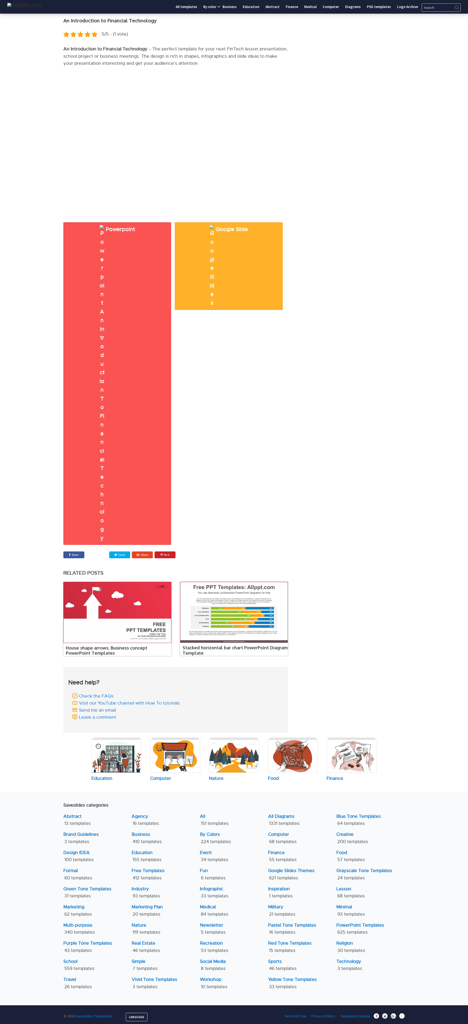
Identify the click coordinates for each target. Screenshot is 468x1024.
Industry (146, 892)
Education (147, 856)
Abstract (77, 820)
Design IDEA (78, 856)
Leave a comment (97, 717)
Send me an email (97, 710)
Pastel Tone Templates (292, 928)
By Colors (215, 838)
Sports (282, 965)
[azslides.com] (24, 5)
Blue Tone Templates (358, 820)
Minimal (350, 910)
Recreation (214, 946)
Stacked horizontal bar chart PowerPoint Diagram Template (235, 650)
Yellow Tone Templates (292, 983)
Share (75, 554)
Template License (355, 1016)
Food (350, 856)
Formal (77, 874)
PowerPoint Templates (360, 928)
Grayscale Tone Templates (364, 874)
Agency (145, 820)
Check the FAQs (96, 696)
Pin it (166, 554)
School (79, 965)
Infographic (214, 892)
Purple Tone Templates (87, 946)
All (214, 820)
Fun (213, 874)
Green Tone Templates (87, 892)
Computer (282, 838)
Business (147, 838)
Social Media (213, 965)
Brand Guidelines (81, 838)
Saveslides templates (94, 1016)
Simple (144, 965)
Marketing (77, 910)
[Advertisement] (359, 47)
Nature (146, 928)
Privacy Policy (323, 1016)
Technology (349, 965)
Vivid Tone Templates (154, 983)
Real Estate (146, 946)
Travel (77, 983)
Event (214, 856)
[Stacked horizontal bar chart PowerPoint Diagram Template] (234, 612)
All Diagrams (284, 820)
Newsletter (213, 928)
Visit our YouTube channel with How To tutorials (129, 703)
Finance (282, 856)
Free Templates (148, 874)
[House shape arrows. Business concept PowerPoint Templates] (117, 612)
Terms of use (295, 1016)
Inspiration (280, 892)
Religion (350, 946)
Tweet (121, 554)
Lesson (350, 892)
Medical (214, 910)
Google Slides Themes (291, 874)
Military (281, 910)
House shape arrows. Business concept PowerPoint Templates (106, 650)
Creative (352, 838)
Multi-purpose (79, 928)
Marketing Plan (147, 910)
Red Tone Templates (290, 946)
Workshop (213, 983)
